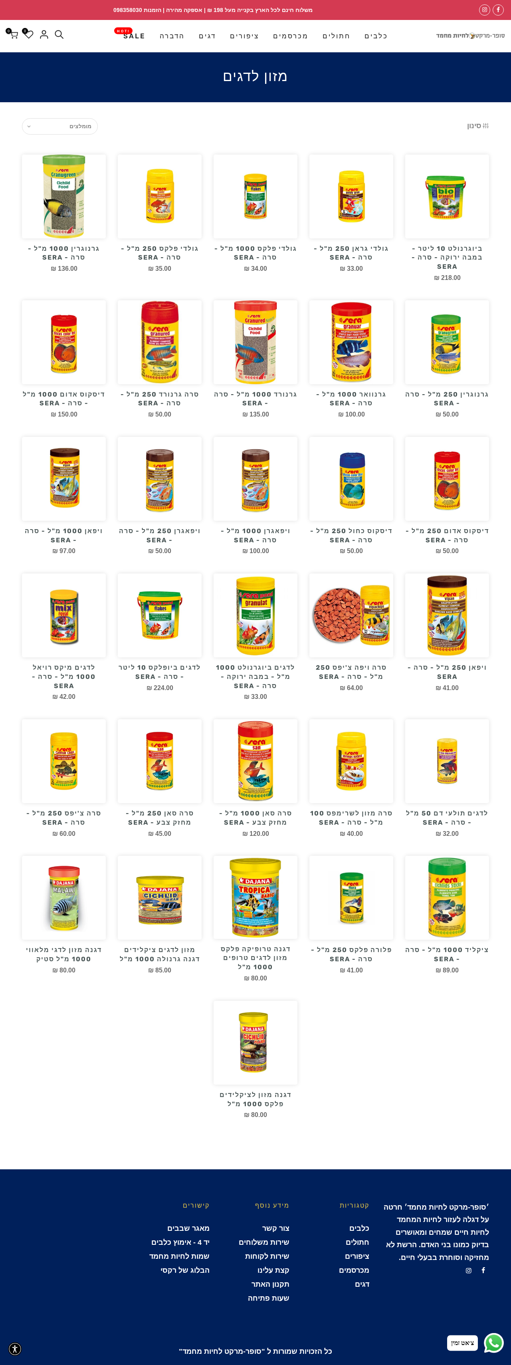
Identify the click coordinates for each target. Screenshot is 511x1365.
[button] (15, 1349)
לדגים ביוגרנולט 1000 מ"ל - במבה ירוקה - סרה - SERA (255, 677)
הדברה (172, 36)
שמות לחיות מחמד (179, 1256)
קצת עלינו (273, 1270)
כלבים (376, 36)
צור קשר (275, 1228)
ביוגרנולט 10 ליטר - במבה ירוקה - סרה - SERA (447, 258)
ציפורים (244, 36)
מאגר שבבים (188, 1228)
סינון (474, 126)
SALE (131, 34)
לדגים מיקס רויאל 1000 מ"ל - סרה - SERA (64, 677)
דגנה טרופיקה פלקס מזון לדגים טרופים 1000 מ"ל (256, 958)
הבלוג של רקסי (185, 1270)
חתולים (337, 36)
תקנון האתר (270, 1284)
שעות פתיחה (268, 1298)
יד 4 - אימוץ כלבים (180, 1242)
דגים (207, 36)
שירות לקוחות (267, 1256)
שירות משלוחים (264, 1242)
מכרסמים (291, 36)
